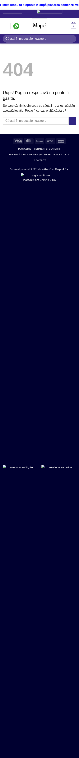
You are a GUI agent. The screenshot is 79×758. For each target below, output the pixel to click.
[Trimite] (71, 38)
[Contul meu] (63, 26)
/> (61, 13)
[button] (5, 26)
